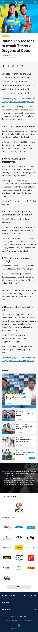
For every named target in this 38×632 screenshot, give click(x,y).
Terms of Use (14, 616)
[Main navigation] (3, 2)
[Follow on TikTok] (24, 595)
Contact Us (18, 620)
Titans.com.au (6, 55)
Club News (5, 36)
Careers (8, 620)
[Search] (35, 2)
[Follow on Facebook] (28, 595)
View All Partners (19, 587)
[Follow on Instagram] (35, 595)
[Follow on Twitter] (31, 595)
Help (12, 620)
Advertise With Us (27, 620)
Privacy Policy (23, 616)
